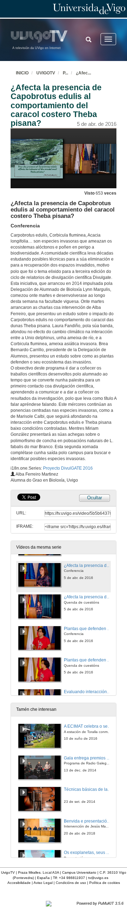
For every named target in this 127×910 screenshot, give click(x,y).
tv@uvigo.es (98, 878)
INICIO (22, 73)
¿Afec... (83, 73)
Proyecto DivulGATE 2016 (68, 468)
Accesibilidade (19, 883)
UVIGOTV (45, 73)
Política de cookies (104, 883)
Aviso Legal (43, 883)
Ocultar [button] (94, 497)
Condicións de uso (71, 883)
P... (65, 73)
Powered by (100, 903)
